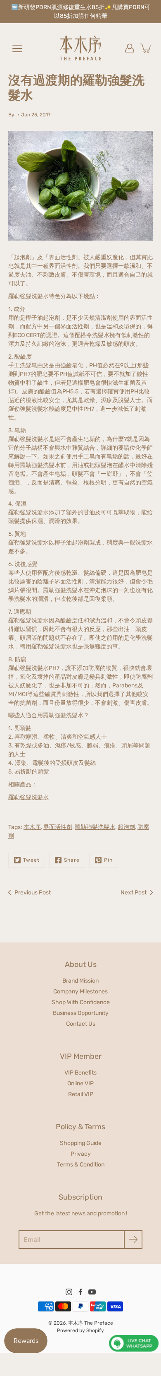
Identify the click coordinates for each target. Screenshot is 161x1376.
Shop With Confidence (81, 1002)
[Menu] (17, 48)
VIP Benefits (80, 1072)
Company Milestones (80, 991)
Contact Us (80, 1023)
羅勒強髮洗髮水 (95, 827)
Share (72, 860)
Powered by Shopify (80, 1330)
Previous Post (32, 892)
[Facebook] (80, 1292)
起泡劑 (126, 827)
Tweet (31, 860)
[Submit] (133, 1239)
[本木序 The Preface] (80, 48)
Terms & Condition (80, 1164)
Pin (108, 860)
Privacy (81, 1153)
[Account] (129, 48)
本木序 (32, 827)
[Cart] (146, 48)
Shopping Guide (81, 1143)
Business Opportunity (81, 1013)
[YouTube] (92, 1292)
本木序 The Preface (90, 1323)
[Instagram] (69, 1292)
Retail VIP (80, 1094)
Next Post (134, 892)
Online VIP (80, 1083)
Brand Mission (80, 980)
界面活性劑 (57, 827)
